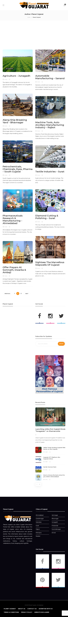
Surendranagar (56, 529)
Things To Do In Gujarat (12, 260)
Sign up (61, 343)
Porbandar (55, 525)
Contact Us (32, 609)
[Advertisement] (34, 35)
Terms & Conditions (11, 612)
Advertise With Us (46, 609)
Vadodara (38, 522)
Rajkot (38, 529)
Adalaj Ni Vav (41, 255)
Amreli (54, 533)
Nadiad (38, 536)
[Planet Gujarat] (17, 518)
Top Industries (9, 68)
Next (26, 293)
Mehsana (38, 533)
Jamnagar (55, 515)
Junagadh (55, 522)
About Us (21, 609)
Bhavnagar (55, 518)
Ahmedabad (39, 515)
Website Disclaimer (41, 612)
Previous (7, 293)
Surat (37, 525)
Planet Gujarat (10, 609)
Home (28, 17)
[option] (50, 444)
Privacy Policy (26, 612)
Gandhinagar (40, 518)
